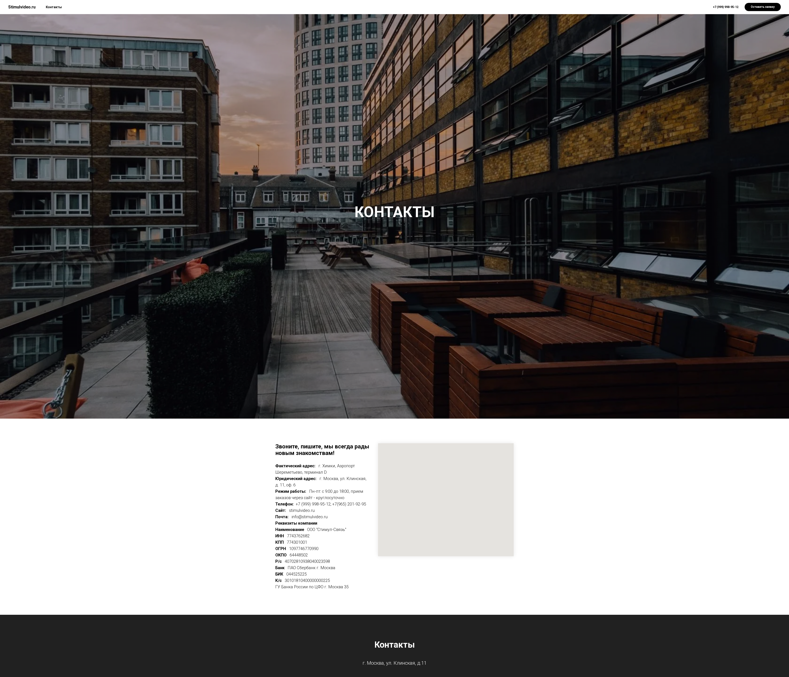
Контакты (54, 7)
